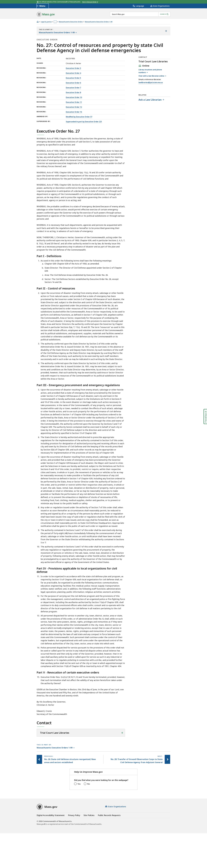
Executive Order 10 (74, 97)
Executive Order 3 (73, 68)
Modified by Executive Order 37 (79, 117)
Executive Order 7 (73, 87)
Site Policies (89, 815)
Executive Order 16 (74, 112)
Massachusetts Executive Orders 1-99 (98, 22)
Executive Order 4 (73, 73)
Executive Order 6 (73, 83)
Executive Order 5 (73, 78)
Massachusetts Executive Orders (71, 22)
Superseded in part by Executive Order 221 (84, 121)
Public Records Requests (109, 815)
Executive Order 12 (74, 107)
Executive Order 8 (73, 92)
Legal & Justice (46, 22)
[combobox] (140, 14)
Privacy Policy (74, 815)
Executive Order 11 (74, 102)
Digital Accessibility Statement (51, 815)
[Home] (37, 21)
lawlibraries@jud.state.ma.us (151, 82)
